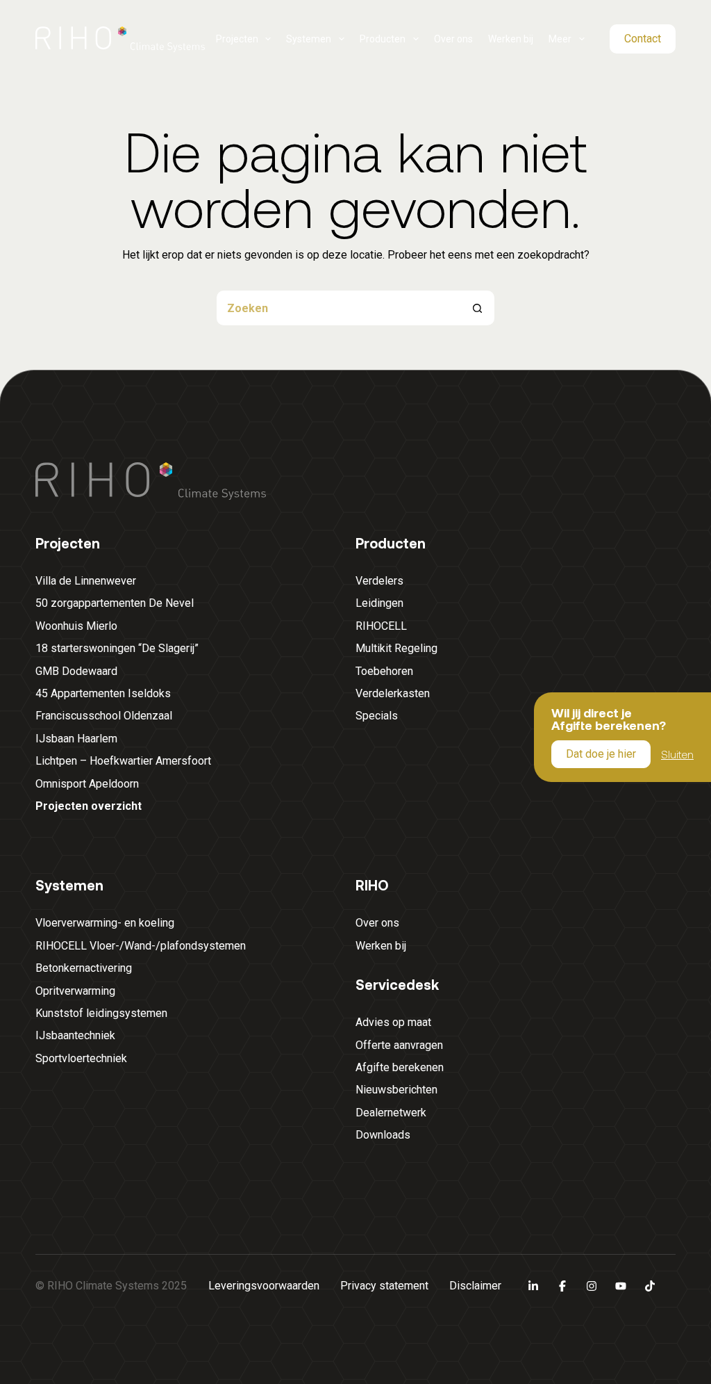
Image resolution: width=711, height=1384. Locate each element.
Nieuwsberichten (396, 1089)
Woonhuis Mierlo (76, 626)
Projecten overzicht (88, 806)
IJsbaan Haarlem (76, 738)
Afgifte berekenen (400, 1067)
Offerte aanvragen (399, 1045)
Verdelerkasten (393, 693)
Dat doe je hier (601, 753)
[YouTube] (620, 1286)
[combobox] (338, 308)
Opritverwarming (75, 991)
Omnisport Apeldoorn (87, 783)
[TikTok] (649, 1286)
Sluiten (677, 753)
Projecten (237, 38)
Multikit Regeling (396, 648)
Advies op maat (393, 1022)
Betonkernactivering (83, 968)
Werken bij (510, 38)
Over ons (453, 38)
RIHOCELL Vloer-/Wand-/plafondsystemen (140, 945)
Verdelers (379, 580)
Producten (382, 38)
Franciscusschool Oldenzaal (103, 715)
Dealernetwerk (391, 1112)
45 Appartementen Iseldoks (103, 693)
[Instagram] (591, 1286)
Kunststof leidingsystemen (101, 1013)
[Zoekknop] (477, 308)
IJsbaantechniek (75, 1035)
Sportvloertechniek (81, 1058)
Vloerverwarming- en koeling (104, 922)
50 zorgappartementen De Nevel (114, 603)
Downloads (383, 1134)
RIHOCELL (381, 626)
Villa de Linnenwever (85, 580)
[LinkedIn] (533, 1286)
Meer (560, 38)
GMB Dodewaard (76, 671)
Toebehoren (384, 671)
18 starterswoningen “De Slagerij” (117, 648)
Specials (377, 715)
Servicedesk (397, 984)
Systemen (308, 38)
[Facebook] (562, 1286)
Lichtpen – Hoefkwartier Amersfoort (123, 760)
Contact (642, 38)
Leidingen (379, 603)
